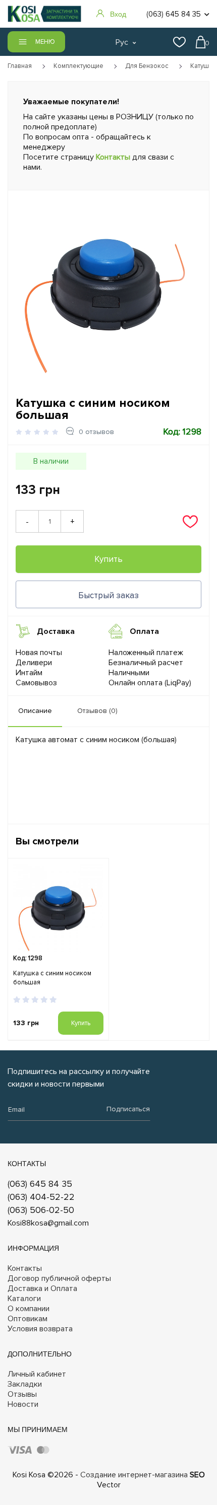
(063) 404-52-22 (41, 1196)
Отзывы (22, 1394)
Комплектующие (78, 66)
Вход (118, 14)
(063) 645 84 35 (40, 1183)
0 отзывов (96, 431)
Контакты (113, 157)
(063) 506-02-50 (41, 1209)
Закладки (25, 1384)
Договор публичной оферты (59, 1278)
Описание (35, 710)
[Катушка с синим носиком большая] (106, 285)
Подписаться (128, 1109)
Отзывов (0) (97, 710)
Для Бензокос (147, 66)
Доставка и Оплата (42, 1288)
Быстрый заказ (108, 595)
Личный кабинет (37, 1374)
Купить (108, 559)
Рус (122, 42)
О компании (28, 1309)
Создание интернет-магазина (134, 1475)
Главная (20, 66)
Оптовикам (27, 1319)
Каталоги (24, 1299)
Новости (23, 1404)
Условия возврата (40, 1329)
